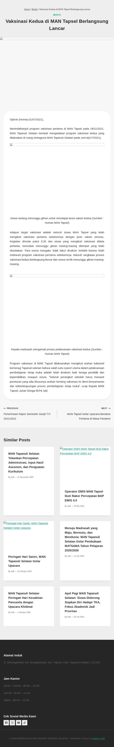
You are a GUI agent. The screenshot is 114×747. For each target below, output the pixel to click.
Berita (57, 15)
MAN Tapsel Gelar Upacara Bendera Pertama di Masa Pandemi (88, 413)
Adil (12, 477)
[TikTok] (24, 722)
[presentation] (85, 466)
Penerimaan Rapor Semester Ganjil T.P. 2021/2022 (27, 413)
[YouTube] (18, 722)
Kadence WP (98, 738)
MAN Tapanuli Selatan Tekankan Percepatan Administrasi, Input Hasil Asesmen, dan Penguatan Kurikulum (26, 462)
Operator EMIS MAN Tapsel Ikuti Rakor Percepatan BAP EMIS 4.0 (84, 496)
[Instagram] (12, 722)
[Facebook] (6, 722)
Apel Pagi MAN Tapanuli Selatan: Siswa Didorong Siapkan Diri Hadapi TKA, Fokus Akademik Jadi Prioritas (82, 602)
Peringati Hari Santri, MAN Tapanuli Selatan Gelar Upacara (27, 561)
